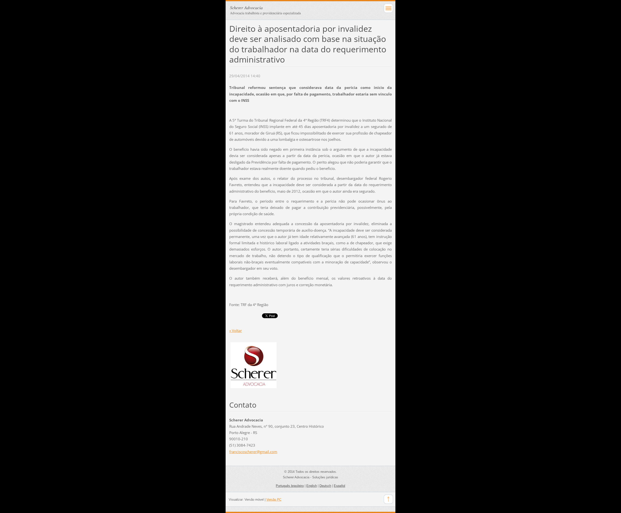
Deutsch (325, 486)
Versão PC (273, 499)
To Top (388, 499)
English (311, 486)
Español (339, 486)
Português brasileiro (290, 486)
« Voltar (235, 330)
